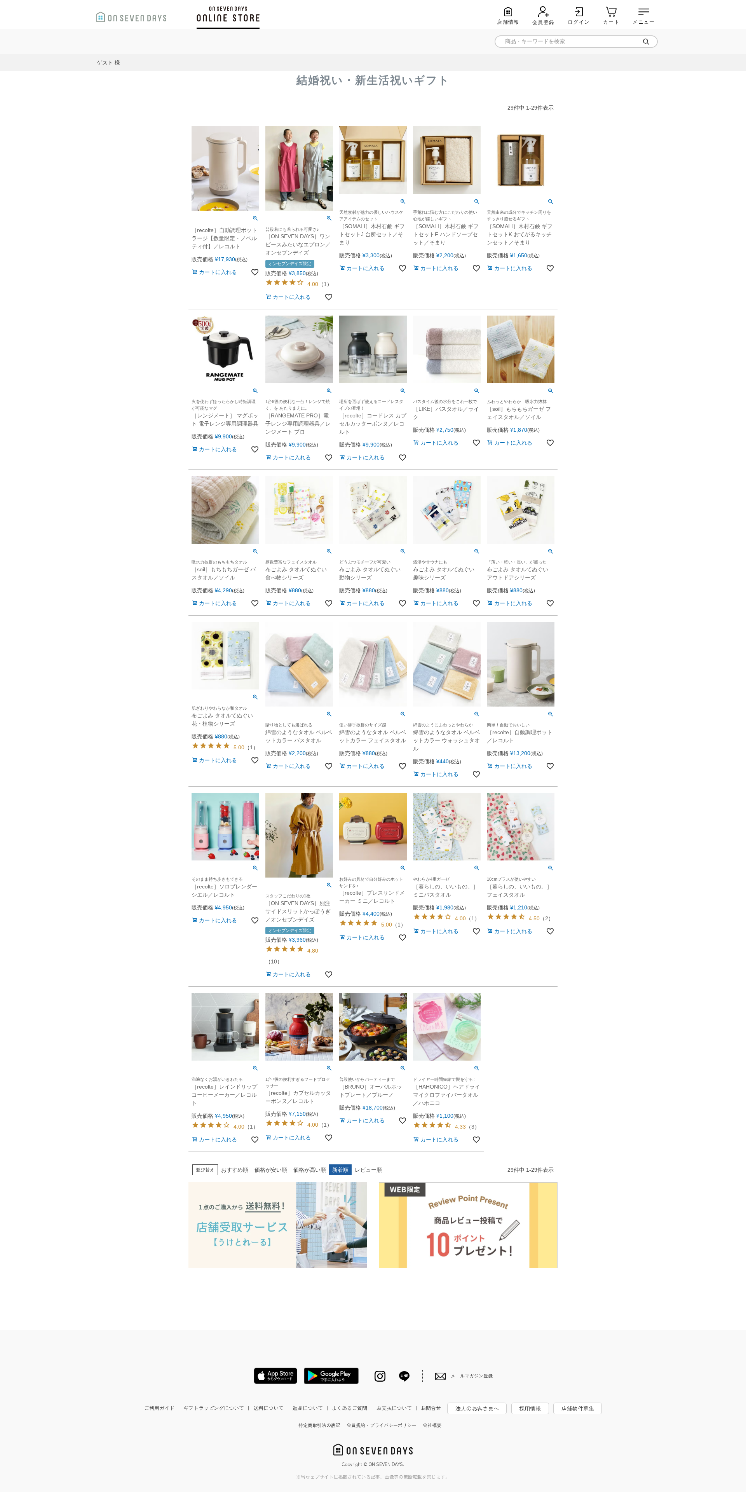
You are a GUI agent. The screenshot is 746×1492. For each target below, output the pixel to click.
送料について (272, 1408)
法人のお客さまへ (477, 1408)
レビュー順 (368, 1170)
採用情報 (530, 1408)
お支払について (397, 1408)
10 (274, 961)
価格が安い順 (270, 1170)
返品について (311, 1408)
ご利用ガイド (162, 1408)
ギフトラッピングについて (217, 1408)
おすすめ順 (234, 1170)
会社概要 (432, 1425)
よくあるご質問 (353, 1408)
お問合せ (431, 1408)
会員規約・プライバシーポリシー (382, 1425)
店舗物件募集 (577, 1408)
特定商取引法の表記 (319, 1425)
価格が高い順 (309, 1170)
